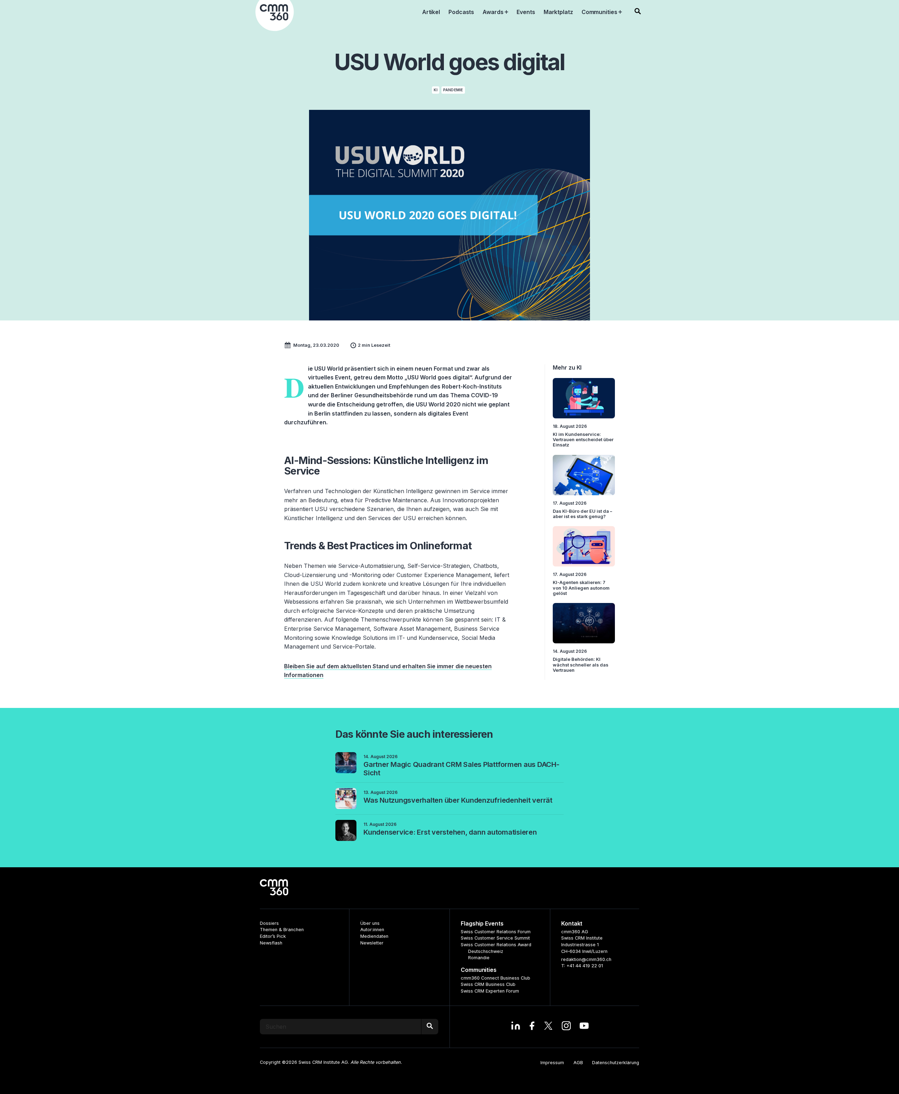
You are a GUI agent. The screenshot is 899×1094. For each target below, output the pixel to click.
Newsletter (371, 943)
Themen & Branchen (282, 929)
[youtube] (584, 1027)
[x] (548, 1027)
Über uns (370, 923)
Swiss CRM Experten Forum (490, 991)
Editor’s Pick (273, 936)
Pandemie (453, 90)
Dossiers (269, 923)
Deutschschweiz (485, 951)
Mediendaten (374, 936)
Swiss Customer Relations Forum (496, 931)
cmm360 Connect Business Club (495, 978)
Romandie (479, 957)
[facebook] (532, 1027)
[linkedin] (516, 1027)
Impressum (552, 1062)
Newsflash (271, 943)
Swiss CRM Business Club (488, 984)
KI (435, 90)
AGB (578, 1062)
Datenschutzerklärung (615, 1062)
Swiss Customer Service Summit (495, 938)
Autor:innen (372, 929)
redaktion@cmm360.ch (586, 959)
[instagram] (566, 1027)
